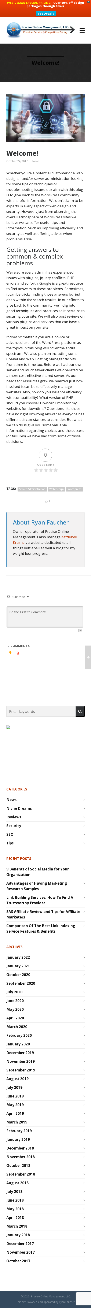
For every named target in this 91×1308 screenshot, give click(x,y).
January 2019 (18, 1139)
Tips (10, 843)
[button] (80, 711)
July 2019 (14, 1087)
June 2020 (15, 1000)
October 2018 (18, 1165)
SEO (10, 834)
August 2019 (17, 1078)
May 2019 (15, 1104)
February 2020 (19, 1035)
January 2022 (18, 957)
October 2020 (18, 974)
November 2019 (20, 1061)
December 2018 (20, 1148)
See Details (46, 13)
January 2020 (18, 1044)
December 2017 (20, 1243)
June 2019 (15, 1096)
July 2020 (14, 992)
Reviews (13, 817)
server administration (32, 489)
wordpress (74, 489)
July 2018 (14, 1191)
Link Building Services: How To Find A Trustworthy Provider (39, 900)
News (36, 161)
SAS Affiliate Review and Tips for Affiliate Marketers (43, 914)
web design (56, 489)
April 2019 (15, 1113)
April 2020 (15, 1018)
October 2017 (18, 1260)
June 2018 (15, 1200)
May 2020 (15, 1009)
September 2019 (20, 1070)
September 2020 (20, 983)
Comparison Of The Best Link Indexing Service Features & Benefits (40, 928)
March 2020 (16, 1026)
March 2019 (16, 1122)
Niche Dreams (19, 808)
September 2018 (20, 1174)
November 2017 (20, 1252)
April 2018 (15, 1217)
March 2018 (16, 1226)
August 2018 (17, 1182)
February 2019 (19, 1130)
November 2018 (20, 1156)
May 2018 (15, 1208)
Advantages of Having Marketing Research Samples (36, 886)
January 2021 (18, 966)
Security (13, 825)
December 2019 (20, 1052)
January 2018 (18, 1234)
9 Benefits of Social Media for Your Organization (37, 872)
